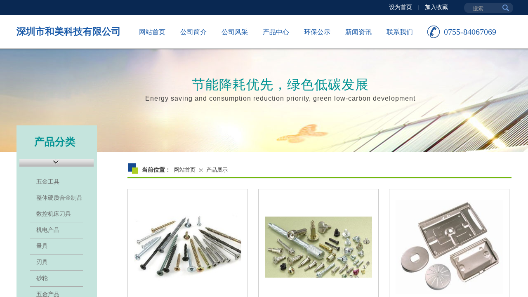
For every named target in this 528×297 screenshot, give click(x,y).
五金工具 (47, 182)
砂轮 (42, 278)
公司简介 (193, 31)
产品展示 (217, 170)
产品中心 (276, 31)
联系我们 (400, 31)
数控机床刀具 (53, 214)
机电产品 (47, 230)
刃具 (42, 262)
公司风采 (235, 31)
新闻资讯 (358, 31)
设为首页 (400, 7)
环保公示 (317, 31)
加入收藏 (436, 7)
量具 (42, 246)
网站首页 (152, 31)
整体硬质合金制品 (59, 198)
